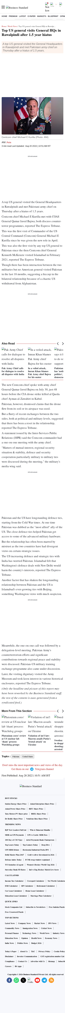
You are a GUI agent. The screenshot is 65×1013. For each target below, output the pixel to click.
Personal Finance (12, 933)
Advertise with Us (37, 961)
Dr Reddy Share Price (14, 819)
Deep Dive (46, 845)
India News (9, 943)
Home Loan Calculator (35, 891)
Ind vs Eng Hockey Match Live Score (44, 870)
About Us (24, 951)
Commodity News (12, 928)
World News (12, 26)
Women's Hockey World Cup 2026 (40, 865)
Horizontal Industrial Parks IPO (36, 850)
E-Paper (32, 16)
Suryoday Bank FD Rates (15, 870)
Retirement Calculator (46, 886)
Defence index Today (13, 860)
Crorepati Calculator (35, 881)
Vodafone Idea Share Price (37, 819)
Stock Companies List (13, 907)
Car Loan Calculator (13, 891)
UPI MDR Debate (12, 850)
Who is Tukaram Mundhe (40, 830)
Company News (24, 923)
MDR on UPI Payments (14, 835)
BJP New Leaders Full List (15, 830)
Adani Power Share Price (15, 809)
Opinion (24, 938)
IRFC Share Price (36, 809)
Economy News (51, 938)
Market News (39, 923)
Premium (13, 16)
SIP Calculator (27, 886)
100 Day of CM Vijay (13, 840)
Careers (8, 966)
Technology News (29, 933)
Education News (11, 938)
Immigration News (30, 928)
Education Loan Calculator (16, 896)
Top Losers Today (12, 845)
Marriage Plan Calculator (41, 896)
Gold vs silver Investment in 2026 (41, 855)
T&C (33, 951)
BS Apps (18, 966)
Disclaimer (9, 956)
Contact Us (22, 961)
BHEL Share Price (38, 814)
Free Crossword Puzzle (14, 912)
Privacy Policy (44, 951)
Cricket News (46, 928)
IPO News (52, 923)
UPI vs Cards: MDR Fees (37, 835)
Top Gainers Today (30, 845)
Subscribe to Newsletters (35, 907)
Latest (22, 16)
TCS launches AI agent (14, 865)
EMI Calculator (11, 886)
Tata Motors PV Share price (16, 814)
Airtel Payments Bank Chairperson (40, 840)
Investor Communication (27, 956)
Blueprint (53, 16)
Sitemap (51, 961)
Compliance (9, 961)
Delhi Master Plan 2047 (14, 855)
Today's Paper (10, 951)
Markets (41, 16)
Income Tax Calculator (14, 881)
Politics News (22, 943)
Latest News (10, 923)
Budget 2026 (36, 943)
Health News (36, 938)
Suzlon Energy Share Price (15, 804)
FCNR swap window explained (37, 860)
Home (4, 16)
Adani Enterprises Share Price (42, 804)
